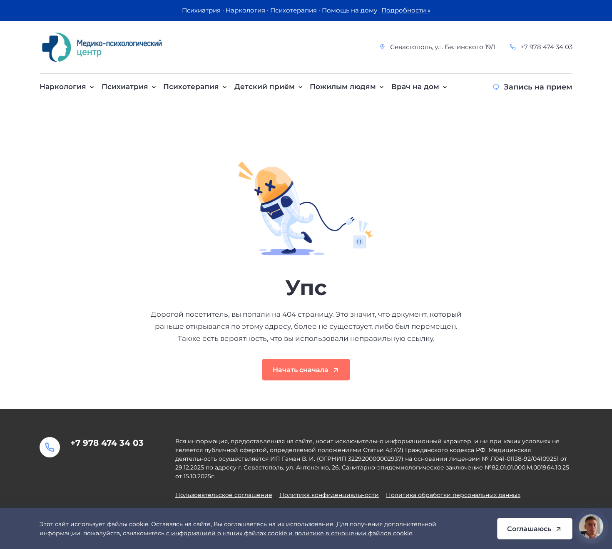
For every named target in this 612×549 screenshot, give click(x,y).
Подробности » (405, 10)
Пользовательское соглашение (223, 495)
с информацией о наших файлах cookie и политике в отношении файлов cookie (289, 533)
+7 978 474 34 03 (546, 47)
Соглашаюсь (529, 528)
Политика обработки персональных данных (453, 495)
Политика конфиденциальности (329, 495)
